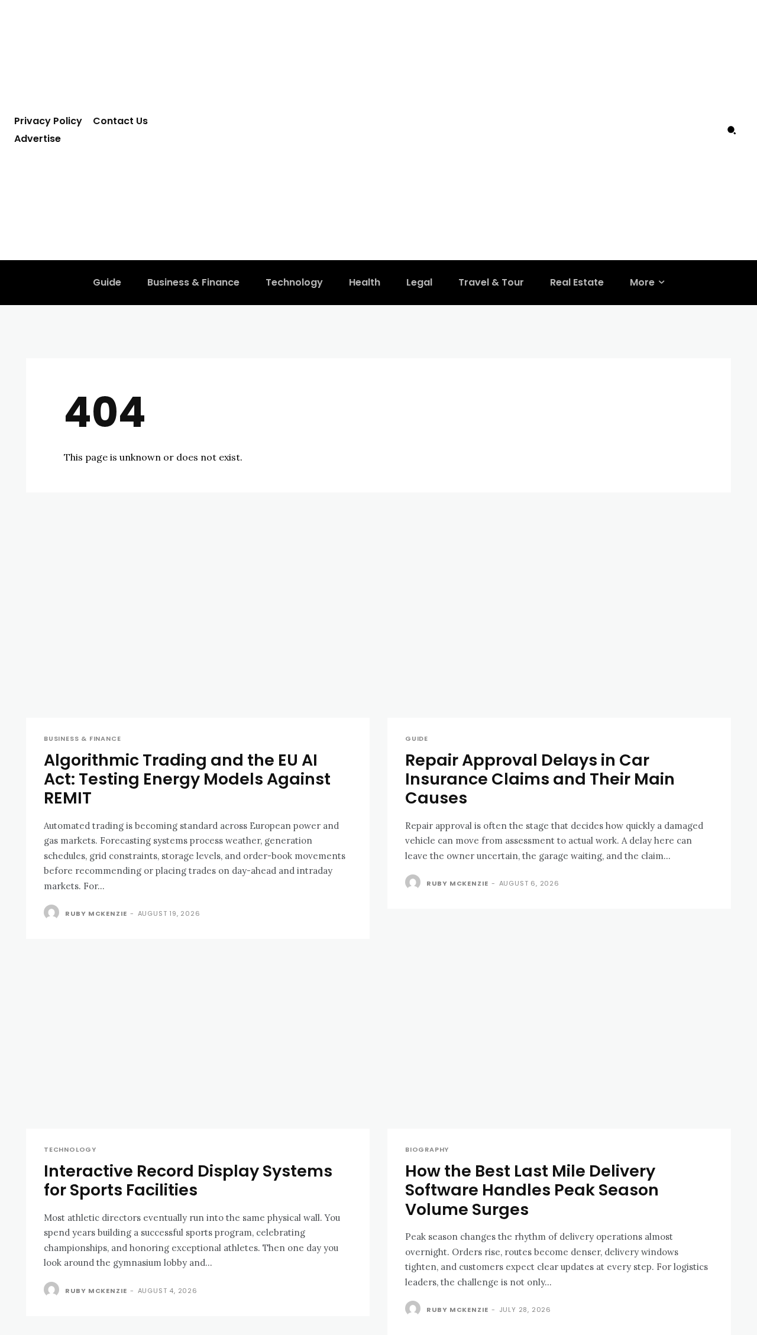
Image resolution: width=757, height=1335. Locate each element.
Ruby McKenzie (96, 913)
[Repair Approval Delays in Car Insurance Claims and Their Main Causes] (559, 632)
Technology (70, 1149)
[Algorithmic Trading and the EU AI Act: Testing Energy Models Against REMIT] (198, 632)
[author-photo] (53, 913)
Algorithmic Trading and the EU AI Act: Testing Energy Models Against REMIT (187, 779)
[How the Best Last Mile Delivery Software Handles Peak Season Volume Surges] (559, 1043)
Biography (427, 1149)
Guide (416, 738)
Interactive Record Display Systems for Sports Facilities (188, 1180)
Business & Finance (82, 738)
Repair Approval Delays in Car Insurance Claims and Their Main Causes (540, 779)
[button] (731, 130)
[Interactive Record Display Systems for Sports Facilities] (198, 1043)
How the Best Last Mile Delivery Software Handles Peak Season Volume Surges (532, 1190)
